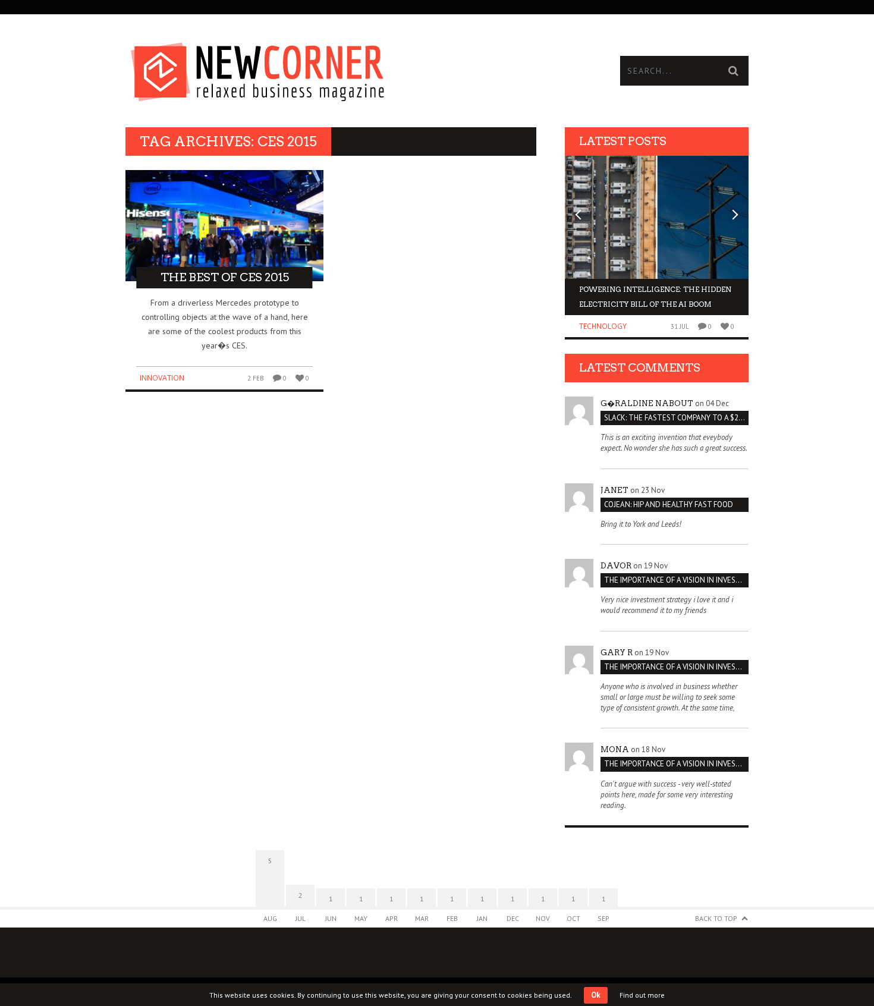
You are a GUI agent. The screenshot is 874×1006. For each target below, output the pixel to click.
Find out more (642, 995)
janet (614, 490)
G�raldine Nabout (647, 403)
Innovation (162, 378)
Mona (615, 749)
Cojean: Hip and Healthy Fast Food (668, 504)
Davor (616, 565)
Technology (603, 326)
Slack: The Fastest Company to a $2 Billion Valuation (676, 418)
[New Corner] (281, 68)
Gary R (617, 652)
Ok (596, 995)
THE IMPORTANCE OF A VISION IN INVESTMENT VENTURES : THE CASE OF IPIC (676, 580)
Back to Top (716, 918)
